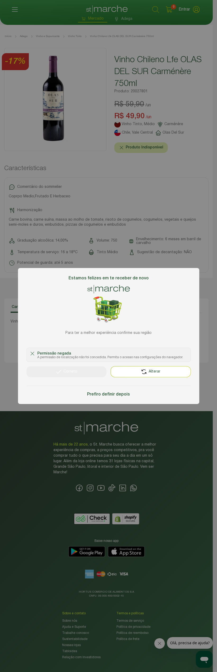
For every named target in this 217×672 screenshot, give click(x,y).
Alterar (154, 371)
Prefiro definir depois (108, 394)
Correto (70, 371)
